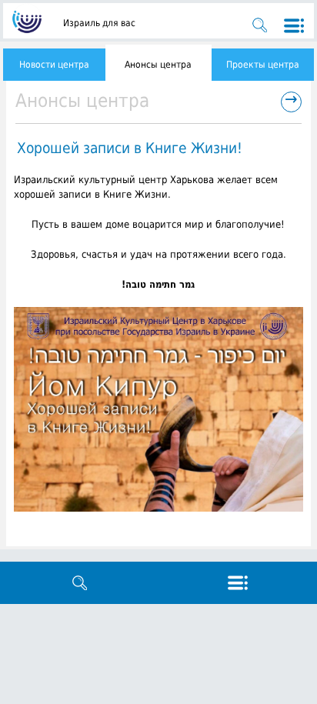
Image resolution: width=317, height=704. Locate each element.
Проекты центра (262, 64)
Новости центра (54, 64)
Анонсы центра (158, 64)
